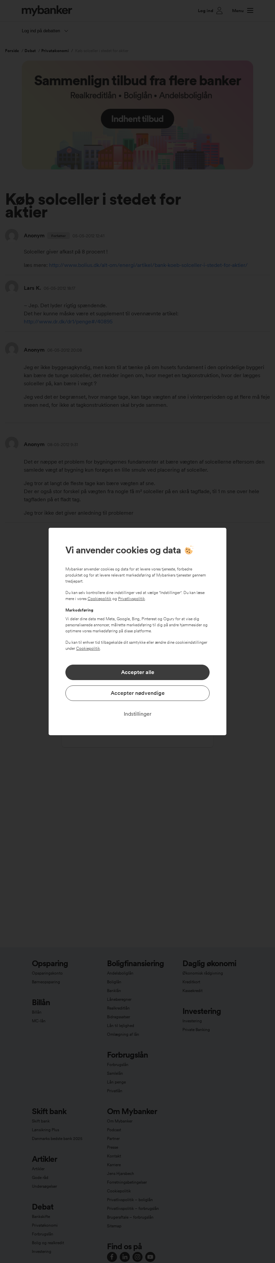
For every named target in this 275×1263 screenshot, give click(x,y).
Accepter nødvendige (138, 693)
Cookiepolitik (99, 598)
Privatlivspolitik (131, 598)
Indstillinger (138, 714)
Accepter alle (137, 672)
